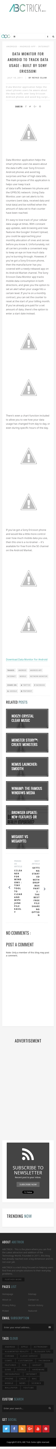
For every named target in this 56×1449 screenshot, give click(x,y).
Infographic (12, 1374)
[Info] (47, 36)
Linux (22, 1378)
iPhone (9, 1378)
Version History (35, 1305)
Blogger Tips (43, 1351)
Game (8, 1369)
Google (13, 691)
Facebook (40, 685)
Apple (24, 1347)
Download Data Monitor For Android (26, 659)
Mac (34, 1378)
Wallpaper (11, 1387)
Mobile (23, 676)
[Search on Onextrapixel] (53, 36)
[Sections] (14, 36)
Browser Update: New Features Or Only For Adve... (24, 817)
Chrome (9, 1356)
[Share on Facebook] (25, 106)
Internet (44, 46)
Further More (13, 1279)
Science (36, 1383)
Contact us (33, 1299)
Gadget (37, 1365)
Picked (5, 1310)
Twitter (26, 685)
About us (6, 1299)
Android (12, 46)
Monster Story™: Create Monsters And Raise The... (24, 744)
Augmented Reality (17, 1351)
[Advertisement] (28, 23)
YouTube (28, 1387)
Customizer (25, 1360)
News (22, 1383)
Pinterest (27, 691)
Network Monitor (38, 676)
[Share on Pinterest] (40, 106)
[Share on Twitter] (30, 106)
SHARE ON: (12, 685)
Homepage (7, 1294)
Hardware (38, 1369)
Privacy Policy (9, 1305)
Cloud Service (29, 1356)
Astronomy (41, 1347)
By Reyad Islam (38, 77)
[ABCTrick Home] (5, 36)
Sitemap (32, 1294)
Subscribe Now (28, 1184)
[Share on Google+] (35, 106)
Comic (8, 1360)
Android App (28, 46)
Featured (32, 1310)
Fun (24, 1365)
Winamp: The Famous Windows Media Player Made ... (26, 792)
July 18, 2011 (16, 77)
